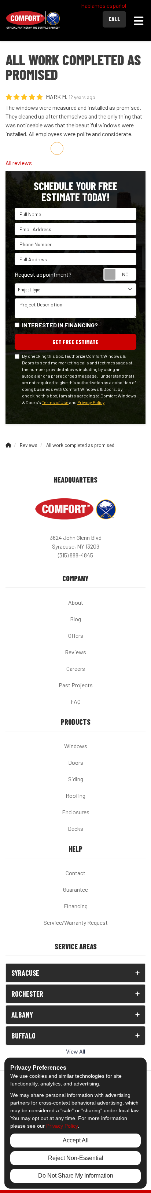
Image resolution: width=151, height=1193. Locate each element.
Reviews (75, 651)
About (75, 602)
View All (75, 1051)
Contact (75, 872)
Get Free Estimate (75, 341)
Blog (75, 618)
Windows (75, 745)
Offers (75, 635)
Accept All (76, 1140)
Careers (75, 668)
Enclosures (75, 811)
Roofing (75, 795)
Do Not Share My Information (75, 1175)
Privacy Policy (90, 402)
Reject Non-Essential (75, 1158)
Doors (75, 762)
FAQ (76, 701)
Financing (76, 905)
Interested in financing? (60, 324)
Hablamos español (103, 5)
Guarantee (75, 889)
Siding (75, 778)
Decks (75, 828)
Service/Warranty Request (76, 922)
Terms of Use (55, 402)
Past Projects (76, 684)
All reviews (18, 162)
